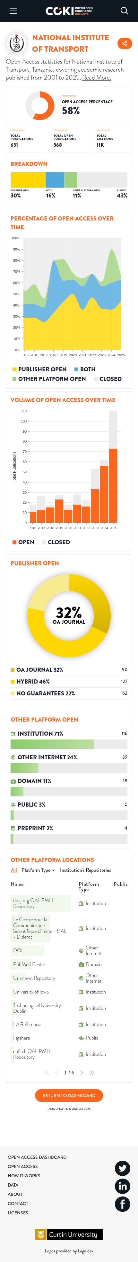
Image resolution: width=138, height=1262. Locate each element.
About (15, 1194)
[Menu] (13, 10)
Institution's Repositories (85, 870)
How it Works (24, 1176)
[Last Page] (92, 1073)
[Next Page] (81, 1073)
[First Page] (46, 1073)
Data (13, 1185)
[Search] (124, 10)
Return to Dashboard (69, 1095)
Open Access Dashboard (37, 1157)
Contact (18, 1203)
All (14, 870)
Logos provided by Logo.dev (69, 1251)
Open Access (23, 1166)
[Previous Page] (57, 1073)
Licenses (18, 1213)
